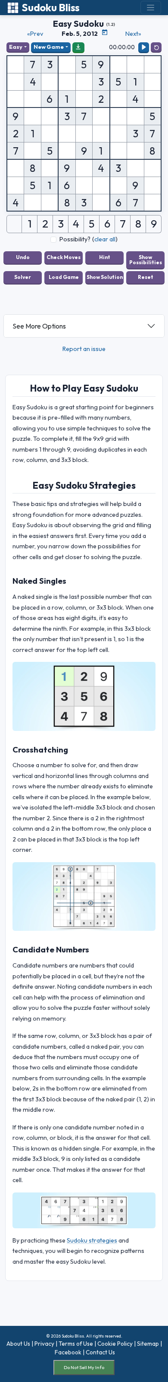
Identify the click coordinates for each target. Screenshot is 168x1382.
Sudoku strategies (92, 1240)
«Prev (35, 34)
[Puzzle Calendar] (104, 32)
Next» (133, 34)
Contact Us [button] (100, 1352)
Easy (15, 46)
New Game (49, 46)
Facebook (68, 1352)
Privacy (44, 1343)
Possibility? (74, 239)
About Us (18, 1343)
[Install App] (78, 47)
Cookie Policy (115, 1343)
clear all (104, 239)
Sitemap (148, 1343)
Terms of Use (76, 1343)
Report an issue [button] (84, 349)
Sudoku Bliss (51, 7)
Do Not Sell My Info (84, 1367)
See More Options (39, 326)
